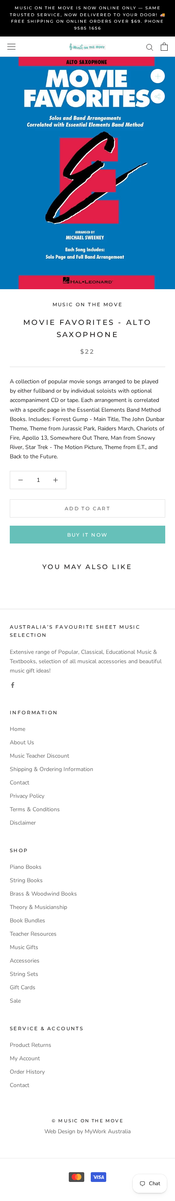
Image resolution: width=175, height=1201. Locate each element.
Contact (19, 782)
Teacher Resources (33, 934)
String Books (26, 880)
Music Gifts (24, 947)
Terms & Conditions (35, 809)
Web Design (59, 1131)
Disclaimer (23, 823)
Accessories (24, 961)
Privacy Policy (27, 796)
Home (17, 729)
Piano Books (26, 867)
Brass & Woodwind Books (43, 894)
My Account (25, 1058)
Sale (15, 1001)
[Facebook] (12, 684)
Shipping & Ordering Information (51, 769)
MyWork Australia (108, 1131)
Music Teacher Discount (39, 756)
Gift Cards (22, 987)
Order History (27, 1072)
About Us (22, 742)
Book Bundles (27, 920)
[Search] (149, 46)
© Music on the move (87, 1121)
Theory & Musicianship (38, 907)
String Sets (24, 974)
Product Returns (30, 1045)
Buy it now (87, 535)
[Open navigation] (11, 47)
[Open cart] (164, 47)
